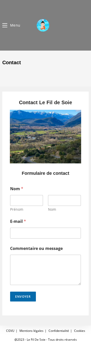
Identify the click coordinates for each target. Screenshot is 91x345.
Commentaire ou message (36, 248)
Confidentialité (59, 331)
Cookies (79, 331)
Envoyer (23, 296)
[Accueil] (4, 73)
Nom (52, 209)
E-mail (18, 221)
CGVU (10, 331)
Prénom (16, 209)
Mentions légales (31, 331)
